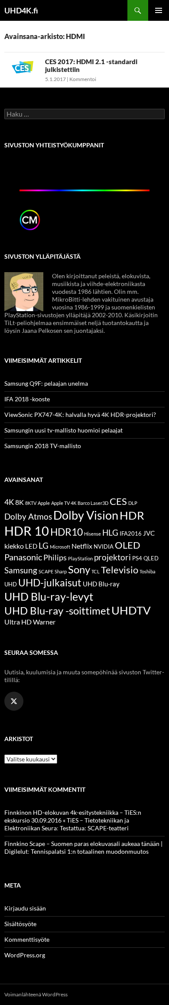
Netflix (82, 546)
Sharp (61, 571)
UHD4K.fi (21, 10)
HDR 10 (26, 530)
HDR (132, 515)
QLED (151, 558)
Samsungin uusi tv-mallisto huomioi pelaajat (63, 430)
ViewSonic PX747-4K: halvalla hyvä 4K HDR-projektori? (80, 414)
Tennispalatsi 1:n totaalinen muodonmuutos (90, 851)
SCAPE (46, 571)
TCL (95, 571)
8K (19, 502)
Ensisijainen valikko (158, 10)
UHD (10, 584)
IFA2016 (131, 533)
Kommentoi (82, 79)
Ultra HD (18, 622)
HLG (110, 532)
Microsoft (60, 547)
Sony (79, 569)
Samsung (20, 570)
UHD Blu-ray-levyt (48, 596)
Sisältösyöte (20, 923)
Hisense (92, 534)
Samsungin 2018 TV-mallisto (42, 445)
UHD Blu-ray (101, 584)
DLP (132, 503)
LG (44, 545)
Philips (55, 557)
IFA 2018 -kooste (27, 399)
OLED (127, 545)
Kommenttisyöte (26, 939)
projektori (112, 557)
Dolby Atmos (28, 516)
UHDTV (131, 610)
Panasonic (23, 557)
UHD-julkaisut (49, 582)
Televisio (119, 570)
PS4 (137, 558)
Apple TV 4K (63, 503)
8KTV (30, 503)
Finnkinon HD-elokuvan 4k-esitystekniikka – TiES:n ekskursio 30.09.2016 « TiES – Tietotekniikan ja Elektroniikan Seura (72, 820)
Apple (44, 503)
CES (118, 501)
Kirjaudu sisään (25, 908)
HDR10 (66, 532)
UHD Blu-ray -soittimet (57, 611)
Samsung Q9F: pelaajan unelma (46, 383)
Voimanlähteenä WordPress (36, 994)
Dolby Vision (85, 515)
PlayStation (80, 558)
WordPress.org (24, 955)
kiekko (14, 546)
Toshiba (148, 571)
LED (31, 546)
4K (9, 502)
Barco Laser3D (93, 503)
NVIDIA (104, 546)
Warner (44, 622)
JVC (149, 533)
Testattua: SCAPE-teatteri (94, 828)
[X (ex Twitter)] (13, 701)
